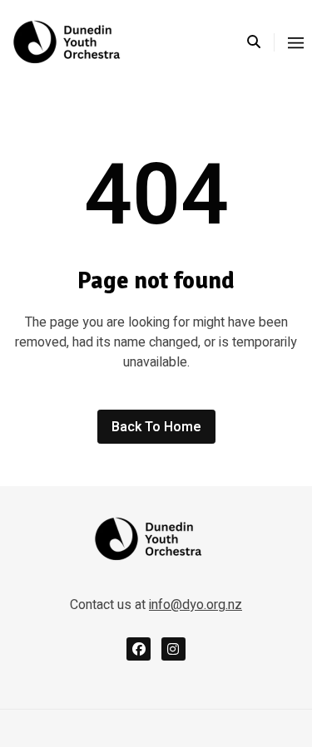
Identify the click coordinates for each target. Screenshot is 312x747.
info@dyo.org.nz (195, 605)
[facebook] (138, 649)
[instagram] (173, 649)
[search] (261, 42)
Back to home (156, 427)
